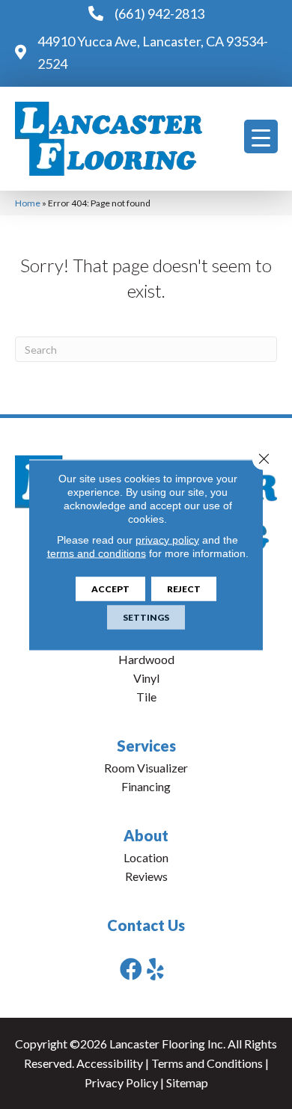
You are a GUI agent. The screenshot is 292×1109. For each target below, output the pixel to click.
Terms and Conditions (207, 1063)
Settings (146, 616)
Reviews (146, 876)
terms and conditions (96, 553)
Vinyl (146, 678)
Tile (146, 696)
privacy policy (167, 539)
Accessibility (109, 1063)
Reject (184, 588)
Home (27, 203)
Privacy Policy (121, 1082)
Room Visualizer (146, 768)
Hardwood (146, 659)
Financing (146, 786)
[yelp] (155, 968)
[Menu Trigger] (261, 136)
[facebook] (131, 968)
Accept (110, 588)
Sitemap (187, 1082)
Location (146, 857)
